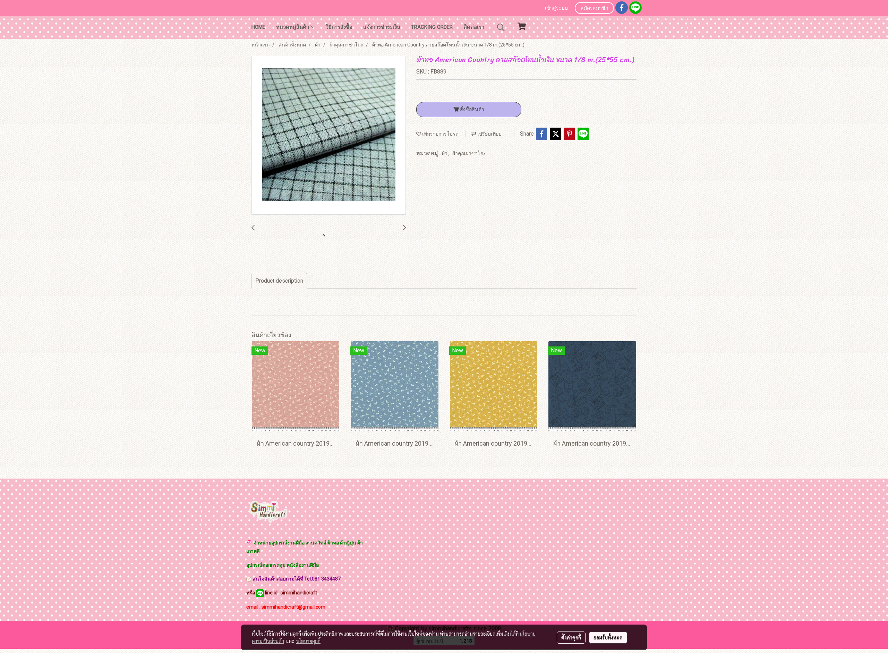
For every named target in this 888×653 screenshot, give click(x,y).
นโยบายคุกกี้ (308, 641)
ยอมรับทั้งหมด (608, 637)
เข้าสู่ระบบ (556, 8)
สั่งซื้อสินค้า (471, 109)
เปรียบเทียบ (489, 134)
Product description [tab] (279, 280)
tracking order (432, 27)
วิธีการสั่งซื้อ (339, 27)
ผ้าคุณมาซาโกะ (469, 153)
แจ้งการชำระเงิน (381, 27)
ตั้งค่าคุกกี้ (571, 637)
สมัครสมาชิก (594, 8)
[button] (501, 27)
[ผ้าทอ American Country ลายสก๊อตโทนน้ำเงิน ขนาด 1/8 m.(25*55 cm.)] (328, 135)
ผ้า (445, 153)
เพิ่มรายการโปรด (440, 134)
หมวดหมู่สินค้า (293, 27)
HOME (258, 27)
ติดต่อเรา (473, 27)
